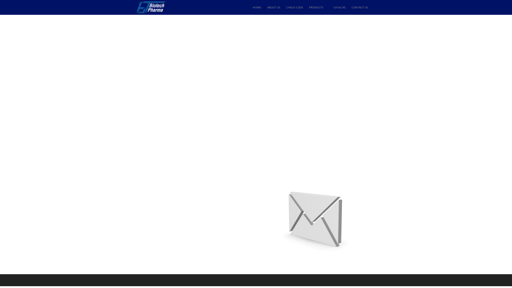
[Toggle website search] (375, 7)
